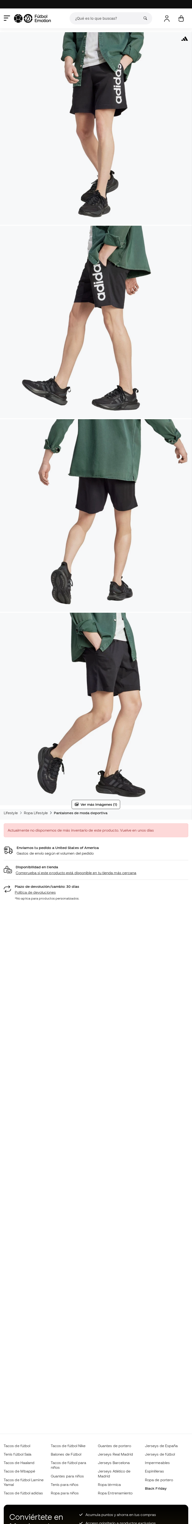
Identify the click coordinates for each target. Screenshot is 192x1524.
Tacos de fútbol (17, 1446)
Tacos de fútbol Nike (68, 1446)
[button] (96, 870)
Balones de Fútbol (66, 1454)
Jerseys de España (161, 1446)
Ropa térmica (109, 1484)
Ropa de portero (159, 1480)
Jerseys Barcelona (114, 1463)
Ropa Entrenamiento (115, 1493)
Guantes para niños (67, 1476)
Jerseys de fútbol (160, 1454)
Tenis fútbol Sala (17, 1454)
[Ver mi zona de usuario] (167, 18)
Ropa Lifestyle (36, 813)
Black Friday (155, 1488)
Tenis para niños (64, 1484)
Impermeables (157, 1463)
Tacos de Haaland (19, 1463)
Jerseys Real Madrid (115, 1454)
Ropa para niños (65, 1493)
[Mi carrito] (181, 18)
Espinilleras (154, 1471)
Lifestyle (11, 813)
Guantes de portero (114, 1446)
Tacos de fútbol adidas (23, 1493)
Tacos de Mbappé (19, 1471)
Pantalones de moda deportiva (80, 813)
